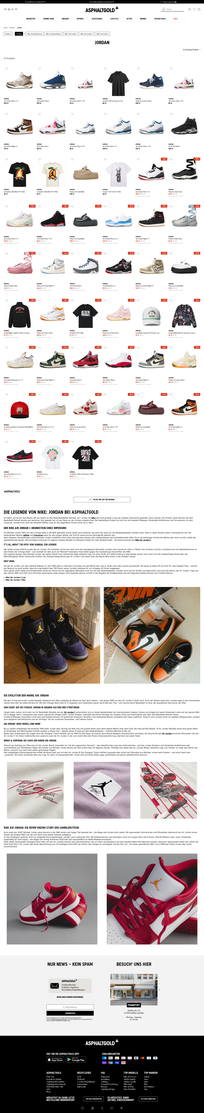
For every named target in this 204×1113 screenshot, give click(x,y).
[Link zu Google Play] (76, 1059)
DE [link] (9, 9)
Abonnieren (70, 1013)
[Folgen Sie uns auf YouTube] (111, 1108)
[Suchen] (163, 9)
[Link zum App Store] (55, 1059)
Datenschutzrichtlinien (59, 1019)
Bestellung (105, 1079)
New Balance (149, 1086)
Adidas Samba (129, 1079)
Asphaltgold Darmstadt (56, 1084)
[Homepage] (102, 1042)
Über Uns (50, 1076)
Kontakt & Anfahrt (54, 1079)
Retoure (104, 1086)
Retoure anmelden (148, 1099)
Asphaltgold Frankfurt (55, 1081)
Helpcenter (105, 1076)
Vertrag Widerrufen (94, 1099)
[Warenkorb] (199, 9)
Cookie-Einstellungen (86, 1081)
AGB (79, 1076)
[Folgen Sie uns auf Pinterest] (122, 1108)
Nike (146, 1084)
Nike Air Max (129, 1086)
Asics (146, 1079)
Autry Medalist (129, 1089)
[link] (102, 9)
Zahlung (104, 1081)
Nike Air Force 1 (130, 1076)
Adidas (147, 1076)
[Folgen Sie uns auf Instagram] (82, 1108)
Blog (49, 1091)
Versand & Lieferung (109, 1084)
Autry (146, 1081)
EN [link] (5, 9)
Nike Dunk (128, 1084)
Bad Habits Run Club (55, 1086)
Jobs (48, 1089)
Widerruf (81, 1079)
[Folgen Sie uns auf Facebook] (102, 1108)
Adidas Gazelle (130, 1081)
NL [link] (12, 9)
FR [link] (16, 9)
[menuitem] (17, 49)
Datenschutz (82, 1084)
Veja (145, 1089)
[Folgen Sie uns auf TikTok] (92, 1108)
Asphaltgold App (108, 1089)
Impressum (81, 1086)
